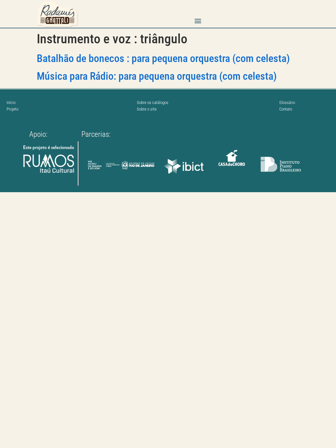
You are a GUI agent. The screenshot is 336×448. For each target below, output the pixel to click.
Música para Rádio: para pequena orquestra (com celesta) (157, 76)
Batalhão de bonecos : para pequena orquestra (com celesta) (163, 58)
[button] (197, 20)
